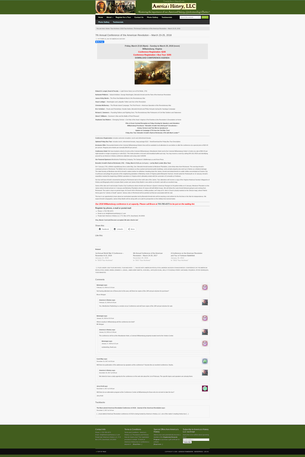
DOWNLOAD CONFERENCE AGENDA (152, 58)
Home (100, 17)
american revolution (153, 267)
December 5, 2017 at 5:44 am (105, 410)
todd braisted (100, 272)
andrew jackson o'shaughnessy (173, 267)
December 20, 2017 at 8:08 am (108, 372)
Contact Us (138, 17)
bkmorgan (100, 285)
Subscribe (187, 442)
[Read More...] (137, 444)
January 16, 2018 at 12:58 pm (107, 332)
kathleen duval (156, 270)
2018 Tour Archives (114, 267)
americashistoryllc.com (115, 7)
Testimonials (167, 17)
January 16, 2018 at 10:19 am (105, 318)
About (108, 17)
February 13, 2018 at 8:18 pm (107, 302)
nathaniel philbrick (188, 270)
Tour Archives (127, 267)
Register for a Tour (123, 17)
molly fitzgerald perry (171, 270)
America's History (118, 39)
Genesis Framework (185, 451)
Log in (206, 451)
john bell (146, 270)
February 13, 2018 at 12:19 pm (105, 287)
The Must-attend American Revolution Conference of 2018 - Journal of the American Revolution (129, 408)
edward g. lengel (121, 270)
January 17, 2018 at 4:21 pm (110, 343)
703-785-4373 (164, 204)
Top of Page (101, 451)
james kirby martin (135, 270)
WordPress (198, 451)
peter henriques (202, 270)
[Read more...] (158, 444)
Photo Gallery (152, 17)
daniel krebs (109, 270)
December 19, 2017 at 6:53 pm (105, 361)
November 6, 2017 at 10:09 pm (105, 388)
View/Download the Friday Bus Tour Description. (165, 141)
